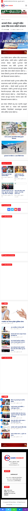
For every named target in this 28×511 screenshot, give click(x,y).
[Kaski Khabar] (7, 5)
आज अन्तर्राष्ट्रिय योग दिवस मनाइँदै (17, 327)
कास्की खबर (5, 29)
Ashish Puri (15, 504)
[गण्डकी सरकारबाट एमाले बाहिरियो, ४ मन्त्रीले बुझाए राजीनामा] (21, 169)
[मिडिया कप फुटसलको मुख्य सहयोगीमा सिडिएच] (7, 169)
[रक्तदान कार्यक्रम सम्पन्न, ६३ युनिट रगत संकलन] (6, 436)
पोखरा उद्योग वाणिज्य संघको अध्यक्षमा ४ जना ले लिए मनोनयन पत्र (20, 192)
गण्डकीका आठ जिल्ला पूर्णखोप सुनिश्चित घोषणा (13, 321)
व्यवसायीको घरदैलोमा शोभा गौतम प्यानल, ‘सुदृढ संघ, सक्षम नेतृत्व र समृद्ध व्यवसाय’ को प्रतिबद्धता (7, 192)
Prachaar (20, 504)
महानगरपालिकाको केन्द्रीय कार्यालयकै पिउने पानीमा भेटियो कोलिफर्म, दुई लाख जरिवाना (18, 349)
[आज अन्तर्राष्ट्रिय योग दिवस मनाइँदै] (6, 329)
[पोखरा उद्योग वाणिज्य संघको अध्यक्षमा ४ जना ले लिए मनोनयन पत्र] (21, 186)
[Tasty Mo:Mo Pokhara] (14, 11)
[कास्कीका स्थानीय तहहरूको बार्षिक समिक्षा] (6, 429)
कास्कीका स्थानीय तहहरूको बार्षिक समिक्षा (18, 427)
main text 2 (8, 19)
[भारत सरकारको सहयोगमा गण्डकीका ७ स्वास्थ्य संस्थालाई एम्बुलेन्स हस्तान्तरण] (6, 342)
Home (3, 19)
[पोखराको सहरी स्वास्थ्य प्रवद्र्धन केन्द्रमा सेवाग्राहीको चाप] (6, 336)
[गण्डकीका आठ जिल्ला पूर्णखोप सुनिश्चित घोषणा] (14, 313)
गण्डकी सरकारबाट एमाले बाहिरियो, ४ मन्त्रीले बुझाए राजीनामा (19, 176)
